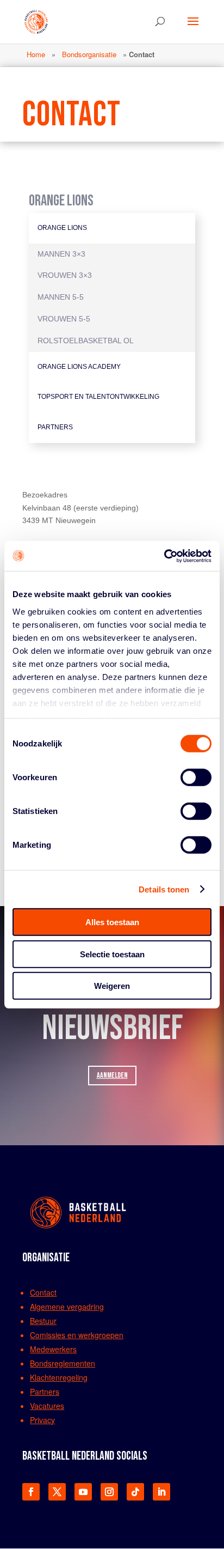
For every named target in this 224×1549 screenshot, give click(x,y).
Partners (55, 427)
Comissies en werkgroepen (76, 1334)
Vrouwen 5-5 (64, 318)
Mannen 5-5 (61, 297)
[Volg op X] (57, 1492)
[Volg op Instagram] (109, 1492)
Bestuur (43, 1320)
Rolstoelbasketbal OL (86, 340)
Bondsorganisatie (89, 54)
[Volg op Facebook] (31, 1492)
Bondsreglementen (62, 1363)
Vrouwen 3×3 (65, 275)
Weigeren (112, 986)
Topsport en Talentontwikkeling (98, 396)
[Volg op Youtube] (83, 1492)
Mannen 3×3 (61, 254)
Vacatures (47, 1405)
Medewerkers (53, 1349)
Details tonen (164, 889)
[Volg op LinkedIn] (161, 1492)
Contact (43, 1292)
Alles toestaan (112, 922)
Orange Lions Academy (79, 366)
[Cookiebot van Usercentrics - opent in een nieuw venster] (163, 556)
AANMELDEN (112, 1075)
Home (36, 54)
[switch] (196, 777)
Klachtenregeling (59, 1377)
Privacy (42, 1419)
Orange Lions (62, 228)
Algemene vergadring (67, 1306)
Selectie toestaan (112, 953)
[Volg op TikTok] (135, 1492)
